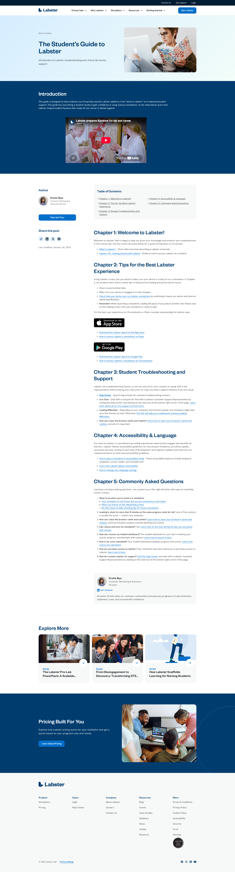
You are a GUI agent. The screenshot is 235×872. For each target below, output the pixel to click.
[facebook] (182, 861)
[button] (79, 10)
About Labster (113, 802)
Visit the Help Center (147, 556)
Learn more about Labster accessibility (118, 465)
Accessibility (179, 818)
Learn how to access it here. (158, 537)
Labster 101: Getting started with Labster (119, 253)
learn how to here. (117, 552)
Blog (141, 802)
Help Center (78, 807)
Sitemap (177, 834)
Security (177, 823)
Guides (142, 829)
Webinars (144, 818)
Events (142, 807)
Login (193, 2)
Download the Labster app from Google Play (121, 356)
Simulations (44, 802)
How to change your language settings (118, 470)
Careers (110, 807)
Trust (175, 829)
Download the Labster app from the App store (121, 332)
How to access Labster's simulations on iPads (121, 336)
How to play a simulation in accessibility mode (121, 458)
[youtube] (195, 861)
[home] (117, 784)
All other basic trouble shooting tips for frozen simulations (130, 507)
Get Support (181, 2)
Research (144, 834)
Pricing (42, 807)
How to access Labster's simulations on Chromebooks (125, 360)
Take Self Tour (57, 217)
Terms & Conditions (182, 802)
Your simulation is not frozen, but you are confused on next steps (134, 501)
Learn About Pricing (51, 743)
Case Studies (145, 813)
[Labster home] (49, 10)
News (142, 823)
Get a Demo (187, 10)
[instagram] (186, 861)
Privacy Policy (180, 807)
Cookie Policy (179, 813)
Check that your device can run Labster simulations (124, 296)
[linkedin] (190, 861)
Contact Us (166, 2)
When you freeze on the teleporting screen (123, 504)
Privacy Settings (67, 862)
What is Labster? (107, 249)
